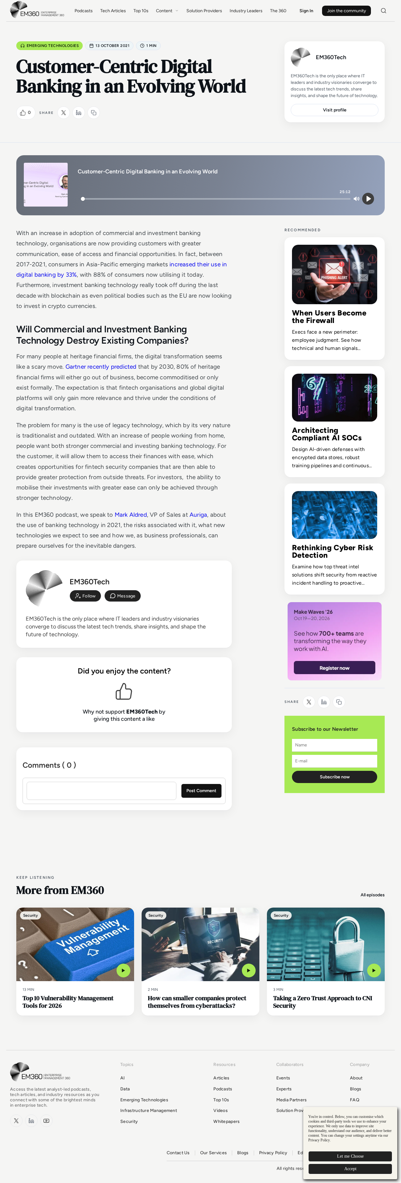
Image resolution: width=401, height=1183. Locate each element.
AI (122, 1078)
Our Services (213, 1152)
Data (125, 1089)
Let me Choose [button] (350, 1156)
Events (283, 1078)
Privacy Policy (273, 1152)
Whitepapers (226, 1121)
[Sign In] (85, 596)
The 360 (278, 10)
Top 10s (140, 10)
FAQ (354, 1100)
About (356, 1078)
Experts (284, 1089)
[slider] (216, 199)
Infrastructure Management (148, 1110)
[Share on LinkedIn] (78, 112)
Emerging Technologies (53, 46)
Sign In (306, 10)
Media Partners (291, 1100)
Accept (350, 1168)
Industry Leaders (246, 10)
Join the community (346, 10)
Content (164, 10)
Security (129, 1121)
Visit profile (334, 110)
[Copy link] (93, 112)
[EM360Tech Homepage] (41, 1084)
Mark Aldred (131, 514)
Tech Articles (113, 10)
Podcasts (84, 10)
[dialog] (350, 1143)
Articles (221, 1078)
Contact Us (178, 1152)
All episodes (373, 895)
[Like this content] (23, 113)
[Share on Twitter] (63, 112)
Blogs (355, 1089)
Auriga (198, 514)
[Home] (38, 17)
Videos (220, 1110)
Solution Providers (204, 10)
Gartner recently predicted (101, 366)
